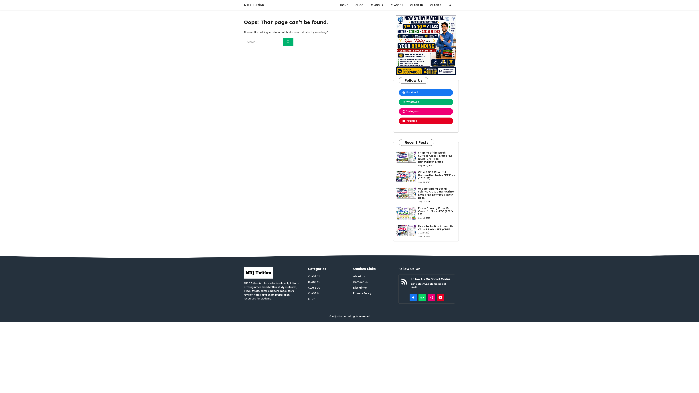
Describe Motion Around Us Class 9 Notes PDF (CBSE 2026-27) (435, 229)
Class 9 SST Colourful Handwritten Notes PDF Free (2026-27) (436, 175)
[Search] (288, 42)
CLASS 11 (397, 5)
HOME (344, 5)
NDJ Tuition (254, 5)
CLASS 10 (416, 5)
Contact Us (360, 282)
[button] (450, 5)
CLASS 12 (377, 5)
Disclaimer (360, 287)
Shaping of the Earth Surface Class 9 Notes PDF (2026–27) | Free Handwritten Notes (435, 157)
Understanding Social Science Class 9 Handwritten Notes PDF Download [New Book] (436, 193)
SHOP (360, 5)
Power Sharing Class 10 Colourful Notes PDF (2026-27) (435, 211)
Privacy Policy (362, 293)
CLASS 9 (435, 5)
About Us (359, 276)
